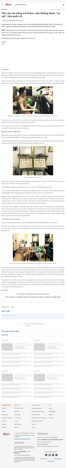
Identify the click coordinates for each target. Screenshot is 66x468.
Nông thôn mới (36, 414)
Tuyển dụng (51, 461)
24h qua (51, 418)
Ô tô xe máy (17, 418)
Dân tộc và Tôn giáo (7, 418)
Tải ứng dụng (43, 458)
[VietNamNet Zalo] (56, 455)
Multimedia (52, 411)
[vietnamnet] (9, 5)
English (34, 424)
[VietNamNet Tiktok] (53, 455)
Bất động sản (18, 424)
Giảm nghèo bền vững (38, 411)
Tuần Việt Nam (36, 405)
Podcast (51, 414)
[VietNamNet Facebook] (46, 455)
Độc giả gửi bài (58, 458)
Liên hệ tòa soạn (19, 442)
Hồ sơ (33, 427)
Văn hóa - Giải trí (19, 408)
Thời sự (4, 411)
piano (12, 307)
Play (3, 44)
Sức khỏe (16, 411)
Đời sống (16, 405)
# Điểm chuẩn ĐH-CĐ (20, 4)
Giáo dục (4, 424)
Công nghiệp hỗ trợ (37, 408)
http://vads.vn (45, 444)
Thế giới (4, 427)
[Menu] (3, 5)
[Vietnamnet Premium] (6, 405)
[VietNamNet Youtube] (50, 455)
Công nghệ (17, 414)
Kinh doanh (5, 414)
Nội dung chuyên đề (37, 421)
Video (50, 408)
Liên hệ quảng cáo (42, 433)
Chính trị (4, 408)
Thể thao (4, 421)
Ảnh (50, 405)
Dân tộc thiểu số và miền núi (39, 418)
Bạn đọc (5, 9)
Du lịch (16, 421)
